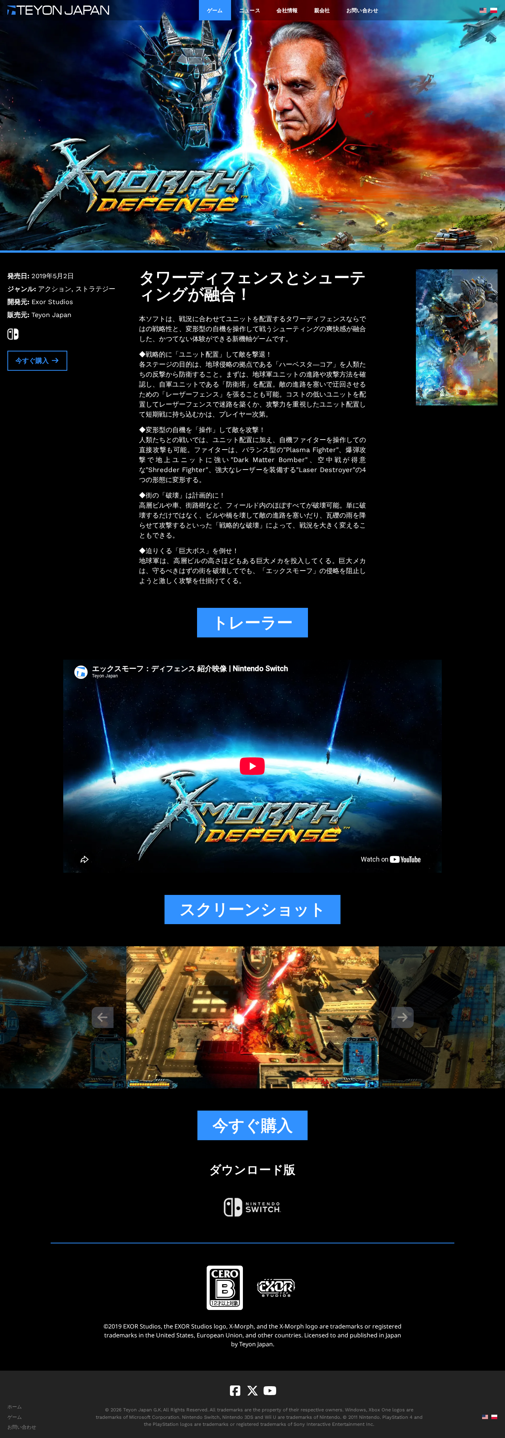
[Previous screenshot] (102, 1017)
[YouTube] (268, 1391)
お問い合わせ (362, 10)
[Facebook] (235, 1391)
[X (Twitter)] (251, 1391)
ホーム (14, 1406)
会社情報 (287, 10)
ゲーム (215, 10)
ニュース (249, 10)
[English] (481, 10)
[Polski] (492, 10)
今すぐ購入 (33, 360)
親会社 (322, 10)
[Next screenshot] (402, 1017)
